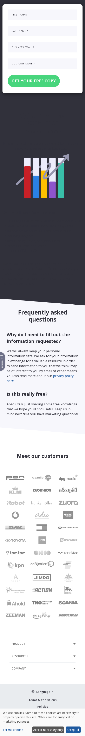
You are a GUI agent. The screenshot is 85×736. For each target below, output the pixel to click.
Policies (42, 707)
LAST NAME (20, 30)
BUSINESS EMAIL (23, 47)
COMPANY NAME (23, 63)
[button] (42, 643)
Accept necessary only (48, 730)
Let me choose (13, 730)
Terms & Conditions (42, 700)
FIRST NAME (19, 14)
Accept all (73, 730)
